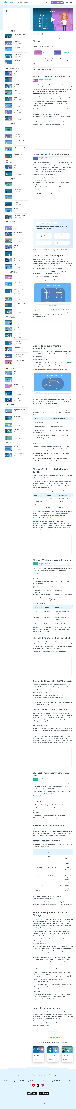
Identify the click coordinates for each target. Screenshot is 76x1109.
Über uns (8, 1081)
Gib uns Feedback (63, 1099)
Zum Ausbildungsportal (40, 1075)
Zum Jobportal (54, 1075)
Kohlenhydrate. (37, 573)
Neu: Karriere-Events (57, 2)
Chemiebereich (50, 1023)
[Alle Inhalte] (67, 3)
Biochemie (45, 38)
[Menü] (71, 3)
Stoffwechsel (55, 310)
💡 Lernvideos (44, 243)
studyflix (10, 2)
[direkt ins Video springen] (52, 293)
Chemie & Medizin (37, 38)
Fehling (39, 511)
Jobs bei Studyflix (20, 1081)
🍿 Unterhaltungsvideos (62, 236)
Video (49, 59)
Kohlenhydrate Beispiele (56, 38)
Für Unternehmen (34, 1081)
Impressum (22, 1099)
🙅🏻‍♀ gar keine (43, 236)
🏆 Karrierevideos (62, 243)
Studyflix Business (59, 1081)
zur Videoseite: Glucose (54, 1037)
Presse (70, 1081)
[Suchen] (47, 2)
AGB (29, 1099)
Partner (47, 1081)
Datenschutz (36, 1099)
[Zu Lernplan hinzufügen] (34, 34)
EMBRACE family (41, 1103)
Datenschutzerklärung (53, 250)
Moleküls (69, 362)
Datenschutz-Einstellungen (49, 1099)
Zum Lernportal (24, 1075)
